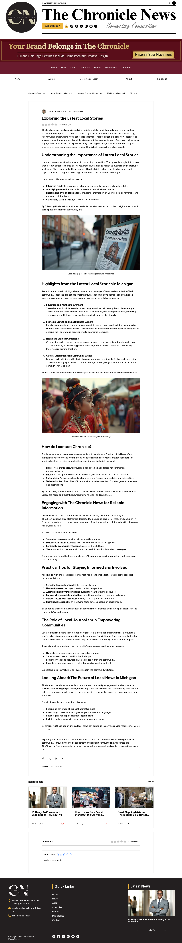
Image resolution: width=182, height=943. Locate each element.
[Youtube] (91, 26)
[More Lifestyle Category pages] (100, 79)
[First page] (138, 930)
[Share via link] (62, 758)
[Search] (169, 3)
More (132, 93)
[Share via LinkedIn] (56, 758)
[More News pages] (22, 79)
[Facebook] (76, 26)
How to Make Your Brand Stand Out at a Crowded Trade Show (89, 813)
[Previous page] (144, 930)
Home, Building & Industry (61, 93)
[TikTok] (95, 26)
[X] (81, 26)
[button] (52, 26)
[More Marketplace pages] (118, 67)
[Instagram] (71, 26)
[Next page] (158, 930)
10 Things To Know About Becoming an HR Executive (47, 813)
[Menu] (174, 3)
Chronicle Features (36, 93)
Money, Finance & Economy (90, 93)
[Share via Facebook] (43, 758)
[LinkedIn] (86, 26)
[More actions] (138, 111)
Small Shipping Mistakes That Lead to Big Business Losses (132, 813)
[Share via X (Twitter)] (49, 758)
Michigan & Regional (116, 93)
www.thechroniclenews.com (54, 3)
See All (151, 781)
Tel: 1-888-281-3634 (21, 916)
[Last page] (165, 930)
